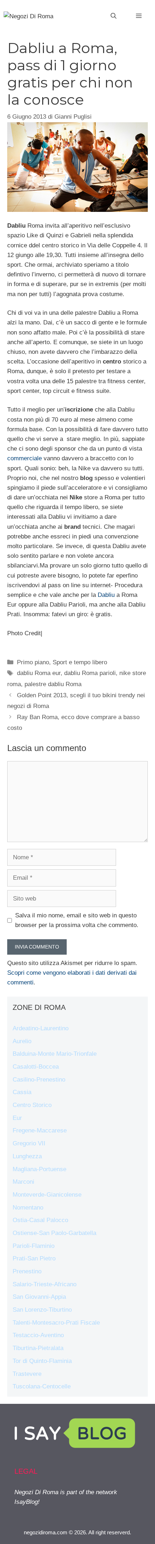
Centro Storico (32, 1105)
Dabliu (106, 595)
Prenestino (27, 1271)
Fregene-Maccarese (40, 1130)
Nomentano (28, 1207)
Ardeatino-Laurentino (40, 1028)
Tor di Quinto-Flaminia (42, 1361)
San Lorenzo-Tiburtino (42, 1309)
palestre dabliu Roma (53, 684)
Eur (17, 1118)
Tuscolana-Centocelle (42, 1386)
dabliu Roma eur (39, 673)
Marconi (23, 1181)
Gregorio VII (29, 1143)
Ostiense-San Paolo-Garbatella (54, 1233)
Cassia (22, 1092)
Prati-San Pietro (34, 1258)
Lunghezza (27, 1156)
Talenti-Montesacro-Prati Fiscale (56, 1322)
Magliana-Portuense (39, 1169)
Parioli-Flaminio (33, 1246)
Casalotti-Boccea (36, 1066)
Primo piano (33, 662)
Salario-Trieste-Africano (44, 1284)
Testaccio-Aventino (38, 1335)
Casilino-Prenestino (39, 1079)
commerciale (24, 458)
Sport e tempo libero (80, 662)
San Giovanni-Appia (39, 1296)
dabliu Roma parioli (90, 673)
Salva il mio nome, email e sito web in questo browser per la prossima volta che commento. (76, 920)
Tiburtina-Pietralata (38, 1348)
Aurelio (22, 1041)
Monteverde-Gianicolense (47, 1194)
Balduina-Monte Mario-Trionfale (55, 1053)
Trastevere (27, 1373)
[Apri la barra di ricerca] (113, 16)
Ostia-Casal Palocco (40, 1220)
